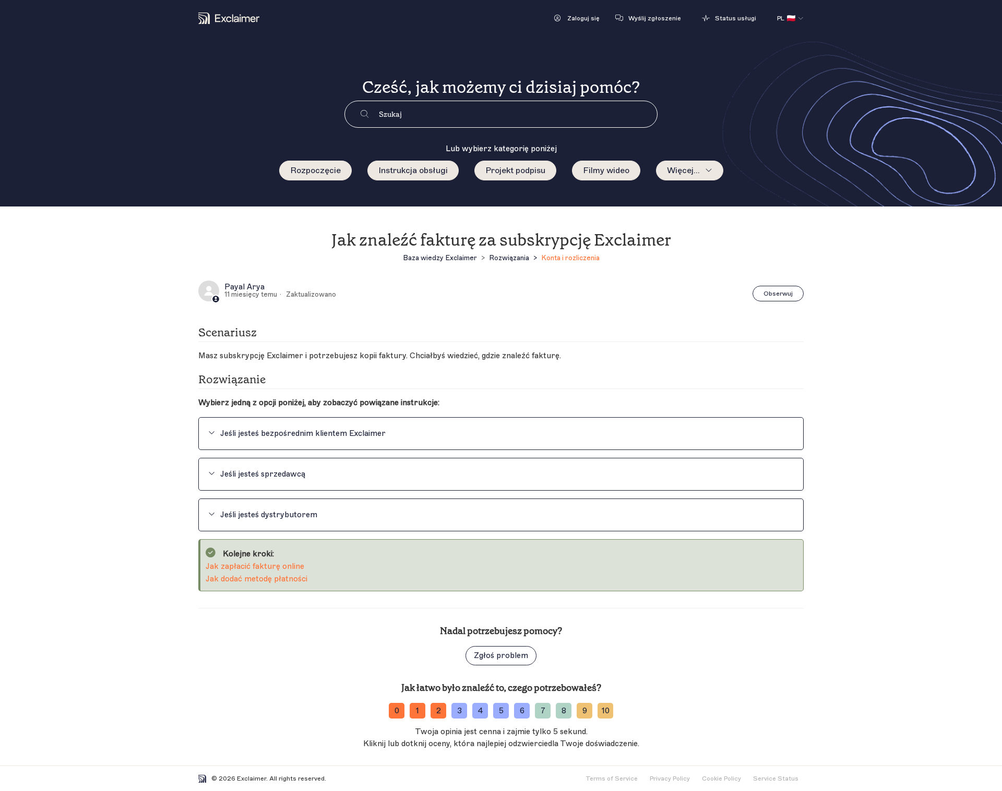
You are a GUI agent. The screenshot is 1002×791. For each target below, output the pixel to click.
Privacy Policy (670, 778)
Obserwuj (778, 293)
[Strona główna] (228, 18)
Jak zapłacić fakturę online (255, 566)
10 (606, 711)
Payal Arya (244, 287)
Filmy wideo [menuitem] (606, 170)
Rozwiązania (509, 257)
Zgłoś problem (501, 656)
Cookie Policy (721, 778)
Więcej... (683, 170)
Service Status (775, 778)
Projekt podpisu (515, 170)
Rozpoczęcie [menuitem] (315, 170)
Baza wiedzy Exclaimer (440, 257)
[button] (576, 18)
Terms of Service (612, 778)
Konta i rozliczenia (570, 257)
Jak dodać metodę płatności (256, 579)
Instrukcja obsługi (413, 170)
